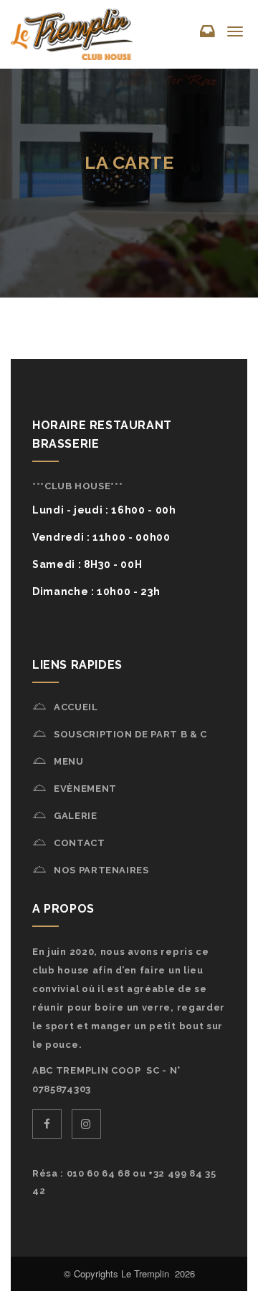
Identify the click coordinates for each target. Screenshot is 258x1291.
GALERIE (75, 815)
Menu (69, 761)
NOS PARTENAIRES (101, 870)
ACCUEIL (76, 707)
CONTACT (79, 843)
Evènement (85, 788)
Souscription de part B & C (130, 734)
